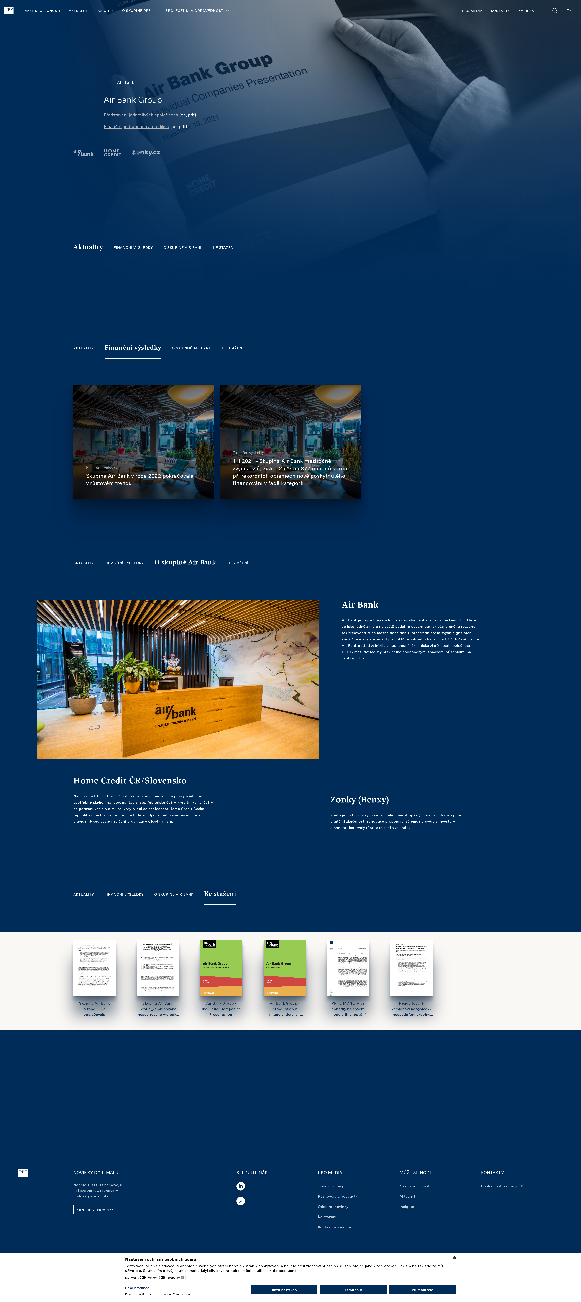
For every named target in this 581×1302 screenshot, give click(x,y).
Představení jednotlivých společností (141, 114)
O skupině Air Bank (183, 247)
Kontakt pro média (334, 1227)
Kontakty (500, 10)
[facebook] (171, 1089)
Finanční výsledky (133, 247)
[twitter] (181, 1089)
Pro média (472, 10)
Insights (105, 10)
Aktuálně (78, 10)
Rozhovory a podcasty (337, 1196)
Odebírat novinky (333, 1206)
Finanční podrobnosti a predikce (136, 126)
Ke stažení (224, 247)
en (569, 10)
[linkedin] (192, 1089)
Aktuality (83, 348)
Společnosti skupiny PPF (503, 1186)
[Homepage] (9, 10)
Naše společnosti (42, 10)
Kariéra (526, 10)
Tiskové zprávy (331, 1186)
